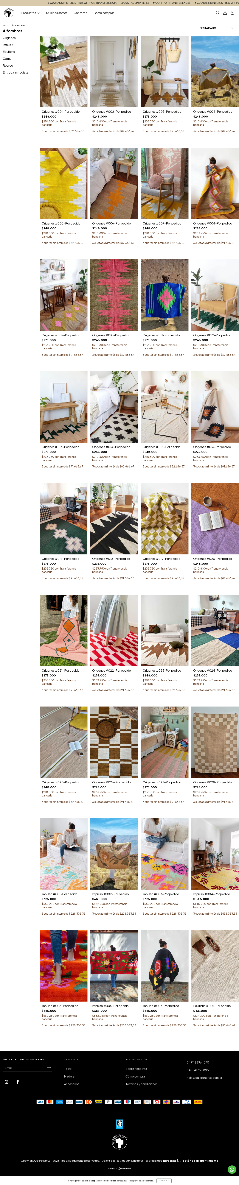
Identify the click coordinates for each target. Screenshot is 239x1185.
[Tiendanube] (119, 1169)
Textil (68, 1069)
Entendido (164, 1181)
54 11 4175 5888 (198, 1070)
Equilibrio (9, 52)
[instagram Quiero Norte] (7, 1082)
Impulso (8, 45)
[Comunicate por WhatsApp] (232, 1169)
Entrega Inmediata (15, 72)
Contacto (80, 13)
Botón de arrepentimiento (200, 1160)
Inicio (6, 25)
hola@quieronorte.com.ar (204, 1078)
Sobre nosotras (136, 1069)
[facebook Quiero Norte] (17, 1082)
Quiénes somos (57, 13)
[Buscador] (217, 13)
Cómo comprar (104, 13)
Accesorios (71, 1084)
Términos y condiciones (141, 1084)
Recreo (8, 65)
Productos (29, 13)
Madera (69, 1076)
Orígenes (9, 38)
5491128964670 (198, 1062)
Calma (7, 58)
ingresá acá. (170, 1160)
